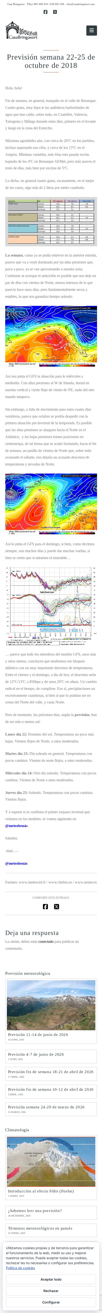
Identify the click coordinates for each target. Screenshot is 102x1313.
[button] (91, 30)
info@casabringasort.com (81, 4)
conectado (46, 941)
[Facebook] (46, 12)
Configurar (51, 1302)
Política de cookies (20, 1268)
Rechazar (51, 1291)
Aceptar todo (51, 1279)
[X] (56, 12)
